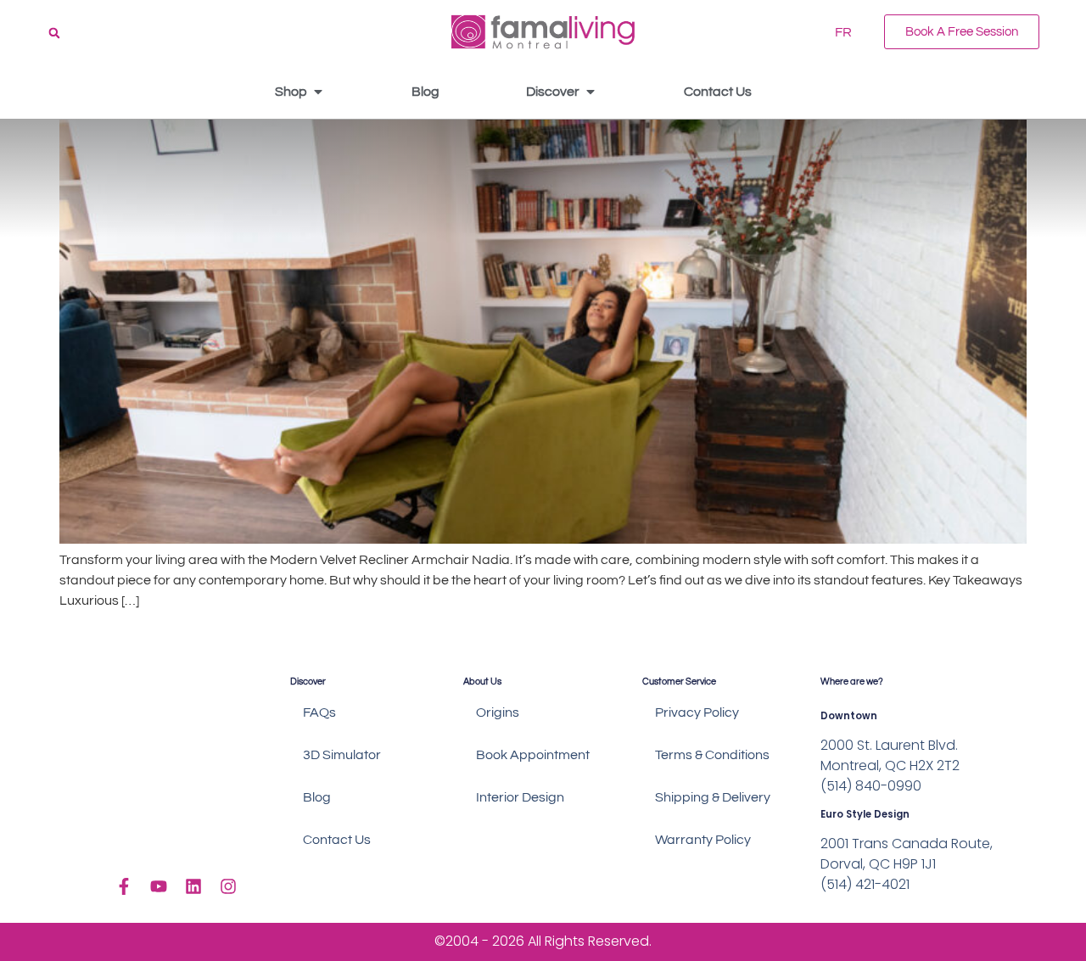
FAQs (319, 712)
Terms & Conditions (712, 755)
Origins (497, 712)
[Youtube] (158, 886)
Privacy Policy (697, 712)
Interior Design (520, 797)
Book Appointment (533, 755)
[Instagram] (228, 886)
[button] (54, 33)
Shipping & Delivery (712, 797)
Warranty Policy (703, 839)
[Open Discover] (590, 91)
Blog (317, 797)
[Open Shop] (318, 91)
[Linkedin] (193, 886)
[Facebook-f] (123, 886)
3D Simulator (342, 755)
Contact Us (337, 839)
